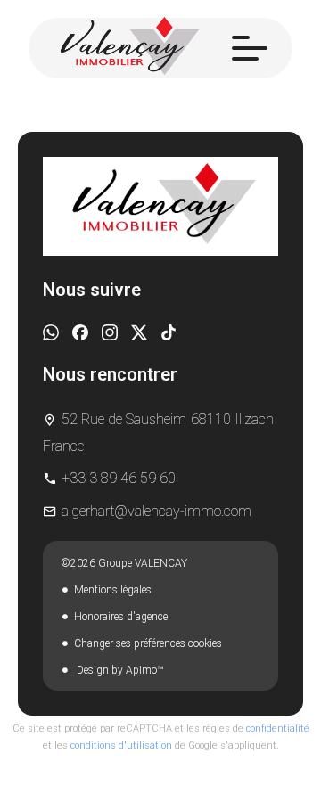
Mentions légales (113, 590)
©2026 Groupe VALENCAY (124, 563)
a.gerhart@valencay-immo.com (156, 511)
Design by (118, 670)
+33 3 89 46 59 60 (119, 478)
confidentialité (277, 728)
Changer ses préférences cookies (148, 643)
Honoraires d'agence (121, 616)
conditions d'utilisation (121, 745)
